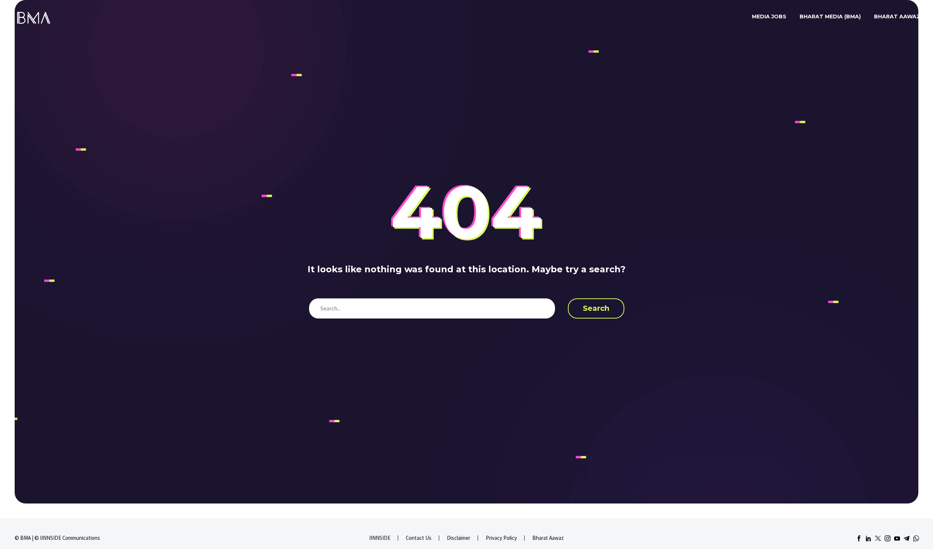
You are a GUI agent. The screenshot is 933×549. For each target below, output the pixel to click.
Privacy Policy (501, 538)
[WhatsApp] (916, 538)
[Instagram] (887, 538)
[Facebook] (859, 538)
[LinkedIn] (868, 538)
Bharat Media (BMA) (830, 16)
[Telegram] (907, 538)
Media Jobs (769, 16)
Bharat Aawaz (897, 16)
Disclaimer (458, 538)
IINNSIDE (379, 538)
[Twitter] (878, 538)
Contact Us (418, 538)
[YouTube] (897, 538)
